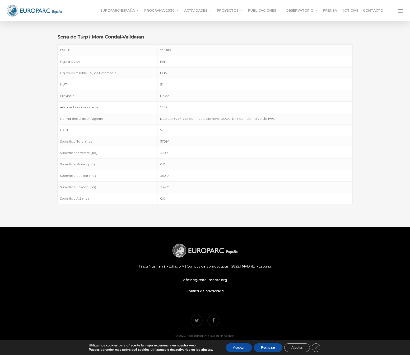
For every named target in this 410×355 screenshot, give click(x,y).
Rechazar (268, 347)
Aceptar (239, 347)
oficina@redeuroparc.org (205, 280)
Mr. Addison (226, 335)
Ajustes (297, 347)
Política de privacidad (205, 291)
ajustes (206, 350)
